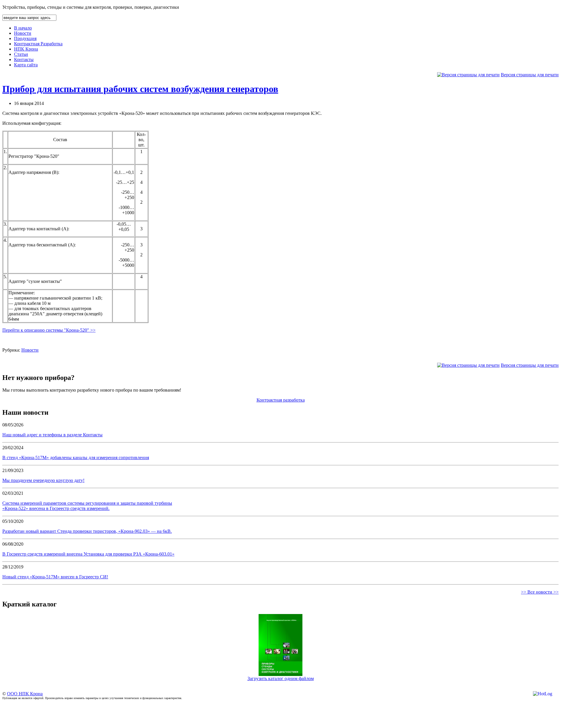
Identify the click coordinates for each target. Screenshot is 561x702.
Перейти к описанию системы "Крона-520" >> (49, 330)
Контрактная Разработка (38, 43)
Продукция (25, 38)
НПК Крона (26, 48)
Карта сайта (26, 64)
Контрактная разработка (281, 399)
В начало (23, 27)
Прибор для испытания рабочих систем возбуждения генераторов (140, 89)
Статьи (21, 54)
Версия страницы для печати (530, 74)
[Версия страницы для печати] (468, 74)
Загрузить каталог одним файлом (280, 678)
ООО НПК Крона (25, 693)
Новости (22, 33)
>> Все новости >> (540, 591)
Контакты (24, 59)
